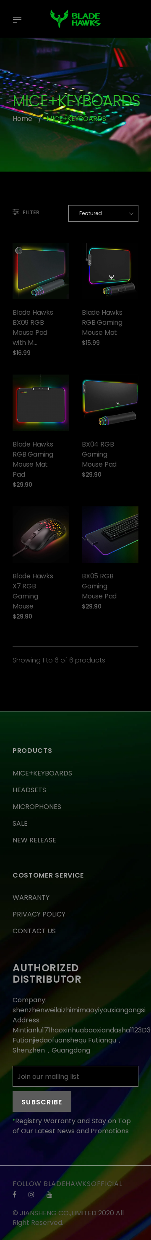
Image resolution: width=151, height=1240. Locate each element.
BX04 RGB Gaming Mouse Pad (99, 454)
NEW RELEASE (34, 840)
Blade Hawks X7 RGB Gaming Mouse (33, 591)
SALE (20, 823)
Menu (19, 20)
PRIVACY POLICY (39, 914)
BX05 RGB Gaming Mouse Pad (99, 586)
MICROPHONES (37, 806)
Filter (30, 212)
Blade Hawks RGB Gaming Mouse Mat (102, 322)
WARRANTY (31, 897)
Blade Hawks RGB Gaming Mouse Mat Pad (33, 459)
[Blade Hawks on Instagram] (31, 1194)
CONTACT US (34, 931)
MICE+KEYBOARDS (42, 773)
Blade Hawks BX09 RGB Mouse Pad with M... (33, 327)
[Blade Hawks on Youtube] (49, 1194)
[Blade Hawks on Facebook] (14, 1194)
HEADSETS (29, 790)
